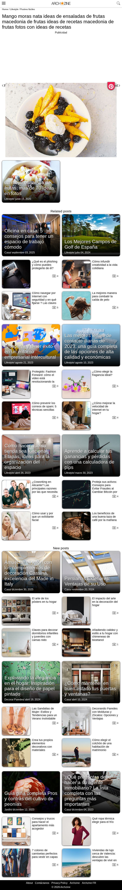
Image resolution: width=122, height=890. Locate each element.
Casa (7, 252)
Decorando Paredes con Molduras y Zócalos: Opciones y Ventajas (105, 713)
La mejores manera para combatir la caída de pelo (104, 296)
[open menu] (3, 2)
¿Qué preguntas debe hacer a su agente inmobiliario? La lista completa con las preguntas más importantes (87, 790)
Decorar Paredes (14, 699)
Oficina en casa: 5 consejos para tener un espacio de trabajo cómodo (28, 239)
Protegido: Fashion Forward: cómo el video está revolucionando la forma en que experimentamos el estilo (44, 381)
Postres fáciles (27, 9)
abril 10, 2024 (79, 699)
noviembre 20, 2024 (83, 589)
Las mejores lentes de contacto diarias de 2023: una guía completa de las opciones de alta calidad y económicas (90, 346)
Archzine (75, 883)
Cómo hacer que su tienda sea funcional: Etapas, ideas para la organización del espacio (27, 456)
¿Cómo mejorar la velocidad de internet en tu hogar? (103, 408)
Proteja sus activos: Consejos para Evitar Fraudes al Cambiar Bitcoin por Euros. (104, 488)
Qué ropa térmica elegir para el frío (103, 820)
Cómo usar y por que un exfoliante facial (43, 517)
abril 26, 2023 (22, 472)
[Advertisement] (28, 57)
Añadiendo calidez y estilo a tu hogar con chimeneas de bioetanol (105, 635)
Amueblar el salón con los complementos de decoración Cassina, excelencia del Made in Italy (29, 573)
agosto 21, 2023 (24, 362)
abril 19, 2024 (32, 699)
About (29, 883)
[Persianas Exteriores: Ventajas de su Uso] (91, 572)
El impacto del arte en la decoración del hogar (105, 602)
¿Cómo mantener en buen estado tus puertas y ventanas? (90, 689)
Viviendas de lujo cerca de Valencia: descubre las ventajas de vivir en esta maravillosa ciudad (104, 859)
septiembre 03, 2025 (23, 252)
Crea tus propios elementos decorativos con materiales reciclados (42, 746)
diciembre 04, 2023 (82, 809)
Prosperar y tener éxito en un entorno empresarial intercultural (30, 352)
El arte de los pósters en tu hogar (44, 600)
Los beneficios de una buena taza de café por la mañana (104, 517)
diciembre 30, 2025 (22, 589)
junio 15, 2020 (23, 199)
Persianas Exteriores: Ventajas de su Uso (87, 581)
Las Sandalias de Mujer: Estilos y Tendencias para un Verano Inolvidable (44, 713)
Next (114, 85)
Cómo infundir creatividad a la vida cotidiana (104, 265)
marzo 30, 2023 (84, 472)
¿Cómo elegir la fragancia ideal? (102, 373)
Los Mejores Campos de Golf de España (90, 244)
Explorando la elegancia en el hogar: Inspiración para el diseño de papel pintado (30, 686)
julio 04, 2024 (82, 252)
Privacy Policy (59, 883)
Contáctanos (42, 883)
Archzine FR (89, 883)
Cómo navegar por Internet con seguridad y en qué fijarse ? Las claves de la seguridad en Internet (44, 301)
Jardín (7, 809)
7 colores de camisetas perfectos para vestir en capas (45, 854)
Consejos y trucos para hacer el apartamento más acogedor (43, 823)
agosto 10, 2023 (84, 362)
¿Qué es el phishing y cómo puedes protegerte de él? (44, 265)
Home (5, 9)
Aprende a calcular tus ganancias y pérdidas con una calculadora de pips (89, 459)
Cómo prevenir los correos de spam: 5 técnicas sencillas (44, 406)
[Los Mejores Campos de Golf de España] (91, 235)
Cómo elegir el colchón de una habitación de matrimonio (102, 745)
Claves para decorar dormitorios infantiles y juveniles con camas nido (45, 635)
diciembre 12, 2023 (23, 809)
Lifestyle (14, 9)
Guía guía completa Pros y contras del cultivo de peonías (30, 799)
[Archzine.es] (61, 4)
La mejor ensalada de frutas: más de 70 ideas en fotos (29, 188)
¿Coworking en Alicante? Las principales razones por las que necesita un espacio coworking (45, 490)
